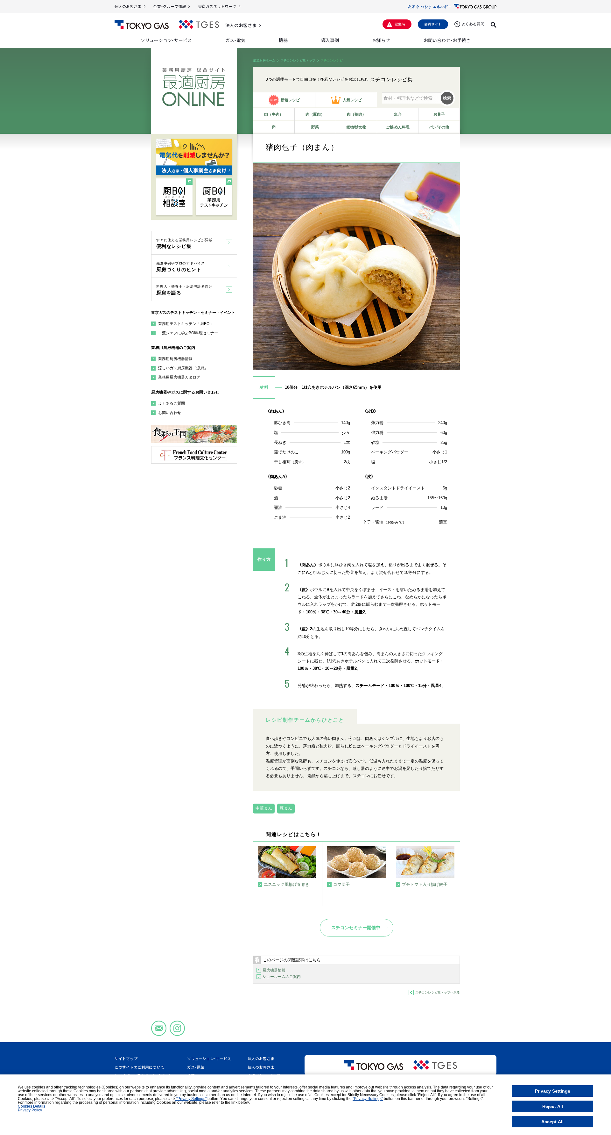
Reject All (552, 1106)
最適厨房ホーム (264, 60)
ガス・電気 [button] (235, 40)
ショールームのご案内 (282, 976)
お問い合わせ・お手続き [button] (447, 40)
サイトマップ (126, 1058)
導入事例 (330, 40)
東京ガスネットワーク (217, 6)
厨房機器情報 (274, 970)
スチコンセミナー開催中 (355, 927)
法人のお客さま (240, 25)
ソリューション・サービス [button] (166, 40)
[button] (493, 24)
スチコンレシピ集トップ (297, 60)
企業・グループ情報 (169, 6)
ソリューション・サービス (209, 1058)
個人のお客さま (128, 6)
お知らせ (381, 40)
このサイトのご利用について (139, 1067)
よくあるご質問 (171, 403)
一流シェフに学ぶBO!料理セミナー (188, 333)
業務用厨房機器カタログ (179, 377)
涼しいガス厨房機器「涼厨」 (183, 368)
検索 (447, 98)
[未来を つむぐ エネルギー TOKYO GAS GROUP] (451, 6)
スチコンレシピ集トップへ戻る (437, 992)
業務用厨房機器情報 (175, 359)
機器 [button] (283, 40)
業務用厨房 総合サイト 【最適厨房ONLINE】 (193, 87)
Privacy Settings (552, 1091)
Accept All (552, 1121)
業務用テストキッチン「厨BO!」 (186, 324)
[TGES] (199, 24)
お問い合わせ (169, 412)
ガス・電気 (195, 1067)
